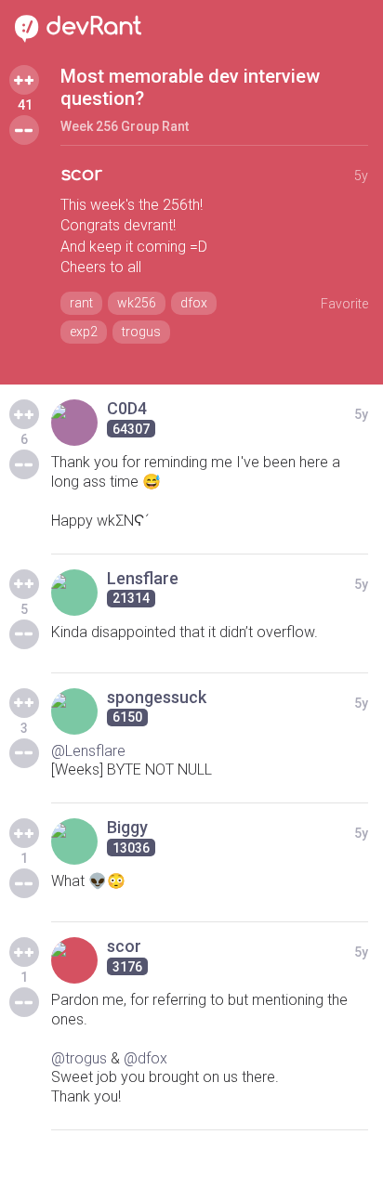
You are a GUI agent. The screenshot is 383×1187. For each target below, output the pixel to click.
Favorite (344, 303)
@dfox (145, 1058)
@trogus (79, 1058)
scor (81, 174)
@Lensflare (88, 751)
